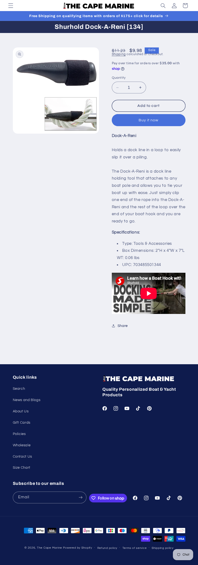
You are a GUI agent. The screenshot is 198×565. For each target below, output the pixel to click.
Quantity (119, 77)
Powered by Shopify (77, 547)
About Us (21, 411)
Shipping (119, 54)
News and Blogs (27, 400)
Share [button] (123, 326)
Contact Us (22, 456)
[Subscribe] (80, 497)
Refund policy (107, 548)
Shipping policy (163, 548)
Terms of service (134, 548)
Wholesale (22, 445)
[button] (10, 5)
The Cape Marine (49, 547)
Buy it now (149, 120)
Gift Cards (21, 422)
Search (19, 388)
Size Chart (21, 467)
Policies (19, 434)
